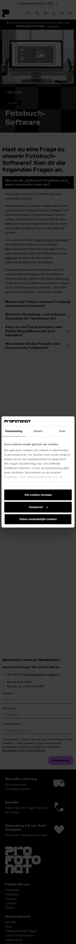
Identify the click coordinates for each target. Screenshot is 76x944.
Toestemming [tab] (13, 431)
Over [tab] (62, 431)
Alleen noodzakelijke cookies (38, 519)
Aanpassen (36, 507)
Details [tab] (38, 431)
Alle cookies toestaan (38, 495)
